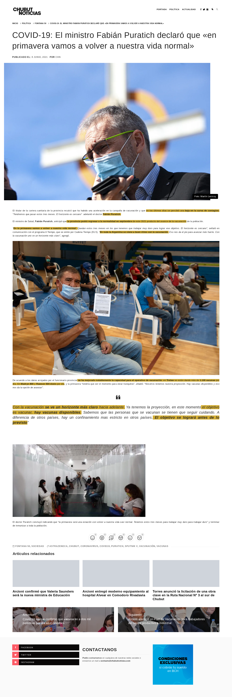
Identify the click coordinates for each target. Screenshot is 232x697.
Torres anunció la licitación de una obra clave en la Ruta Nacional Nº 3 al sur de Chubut (184, 595)
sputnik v (131, 546)
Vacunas (162, 546)
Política (174, 9)
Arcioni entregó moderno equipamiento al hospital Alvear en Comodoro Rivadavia (116, 593)
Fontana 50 (22, 546)
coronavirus (89, 546)
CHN (58, 57)
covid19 (105, 546)
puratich (117, 546)
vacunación (147, 546)
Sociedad (37, 546)
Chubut (74, 546)
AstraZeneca (58, 546)
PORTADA (162, 9)
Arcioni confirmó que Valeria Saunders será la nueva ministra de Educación (43, 593)
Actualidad (189, 9)
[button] (213, 9)
